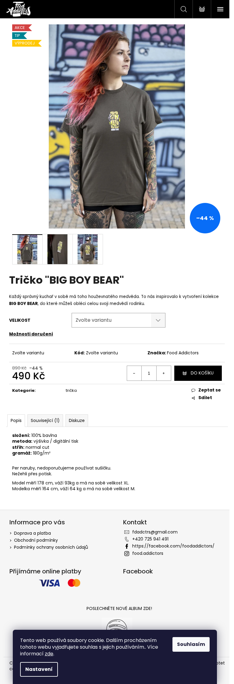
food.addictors (147, 553)
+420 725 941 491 (150, 539)
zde (49, 653)
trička (71, 390)
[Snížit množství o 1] (134, 373)
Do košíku (202, 373)
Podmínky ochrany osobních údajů (51, 547)
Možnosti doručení (31, 334)
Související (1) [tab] (45, 420)
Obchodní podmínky (36, 540)
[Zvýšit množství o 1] (163, 373)
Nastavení (39, 669)
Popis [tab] (16, 420)
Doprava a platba (32, 533)
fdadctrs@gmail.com (155, 532)
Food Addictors (183, 353)
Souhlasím (191, 644)
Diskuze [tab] (77, 420)
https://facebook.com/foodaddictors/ (173, 546)
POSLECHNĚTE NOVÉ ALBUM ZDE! (119, 608)
